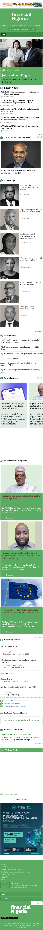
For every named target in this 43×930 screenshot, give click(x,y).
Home (2, 864)
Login (30, 25)
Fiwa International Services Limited (16, 734)
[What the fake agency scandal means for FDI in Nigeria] (9, 205)
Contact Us (4, 877)
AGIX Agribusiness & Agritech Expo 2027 (18, 687)
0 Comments (9, 518)
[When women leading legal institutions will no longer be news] (9, 278)
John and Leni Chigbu (16, 75)
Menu (3, 34)
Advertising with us (7, 874)
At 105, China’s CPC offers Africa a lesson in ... (30, 283)
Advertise (13, 25)
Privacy (36, 925)
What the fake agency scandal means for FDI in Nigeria (30, 187)
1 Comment (9, 632)
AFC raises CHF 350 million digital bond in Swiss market (19, 127)
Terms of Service (25, 925)
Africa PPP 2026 (7, 673)
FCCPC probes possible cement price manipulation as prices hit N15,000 (16, 101)
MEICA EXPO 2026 (8, 646)
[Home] (21, 22)
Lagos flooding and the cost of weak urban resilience (31, 210)
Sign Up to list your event (12, 703)
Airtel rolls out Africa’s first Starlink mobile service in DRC (19, 110)
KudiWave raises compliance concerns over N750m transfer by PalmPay (19, 118)
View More (39, 331)
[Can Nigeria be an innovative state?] (9, 326)
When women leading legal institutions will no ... (31, 259)
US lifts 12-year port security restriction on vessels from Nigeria (19, 93)
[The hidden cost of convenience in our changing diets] (9, 254)
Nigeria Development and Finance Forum (15, 872)
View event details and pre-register (15, 706)
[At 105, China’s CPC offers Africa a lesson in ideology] (9, 302)
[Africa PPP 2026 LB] (21, 6)
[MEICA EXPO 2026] (21, 855)
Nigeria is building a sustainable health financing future (20, 370)
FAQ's (2, 879)
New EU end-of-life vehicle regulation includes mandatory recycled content (20, 611)
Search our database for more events (15, 701)
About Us (4, 25)
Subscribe (22, 25)
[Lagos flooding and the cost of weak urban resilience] (9, 230)
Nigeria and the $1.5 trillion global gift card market (21, 354)
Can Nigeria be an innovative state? (27, 307)
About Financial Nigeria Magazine (12, 869)
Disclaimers (21, 927)
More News (39, 134)
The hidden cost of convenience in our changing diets (27, 236)
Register (37, 25)
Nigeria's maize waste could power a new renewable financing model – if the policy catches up (21, 555)
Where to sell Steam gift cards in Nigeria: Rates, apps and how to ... (12, 405)
